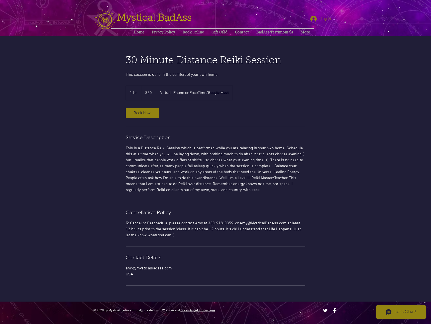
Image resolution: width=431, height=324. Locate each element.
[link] (142, 113)
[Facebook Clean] (334, 310)
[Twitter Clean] (325, 310)
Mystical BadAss (154, 18)
